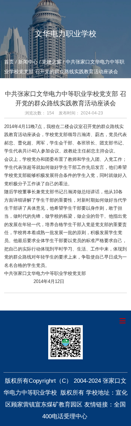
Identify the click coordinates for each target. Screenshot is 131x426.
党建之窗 (51, 62)
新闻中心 (28, 62)
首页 (9, 62)
